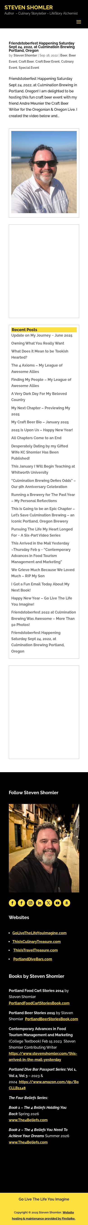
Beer (63, 55)
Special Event (29, 67)
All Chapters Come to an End (36, 438)
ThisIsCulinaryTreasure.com (36, 941)
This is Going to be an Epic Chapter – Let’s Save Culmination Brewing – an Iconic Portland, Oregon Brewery (43, 515)
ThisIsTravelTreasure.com (35, 950)
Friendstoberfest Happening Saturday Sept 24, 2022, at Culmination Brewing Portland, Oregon (42, 47)
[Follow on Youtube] (57, 903)
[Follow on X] (48, 903)
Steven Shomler (25, 55)
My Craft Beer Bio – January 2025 (40, 422)
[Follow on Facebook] (12, 903)
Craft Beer (26, 61)
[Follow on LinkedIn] (39, 903)
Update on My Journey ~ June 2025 (41, 335)
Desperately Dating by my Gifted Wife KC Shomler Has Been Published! (39, 452)
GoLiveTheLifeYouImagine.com (39, 933)
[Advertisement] (44, 271)
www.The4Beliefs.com (28, 1120)
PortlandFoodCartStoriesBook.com (39, 1003)
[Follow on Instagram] (30, 903)
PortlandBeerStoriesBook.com (51, 1019)
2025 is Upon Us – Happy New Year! (42, 430)
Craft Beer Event (47, 61)
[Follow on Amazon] (66, 903)
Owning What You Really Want (37, 343)
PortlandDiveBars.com (32, 959)
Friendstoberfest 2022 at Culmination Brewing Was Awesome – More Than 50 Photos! (43, 618)
